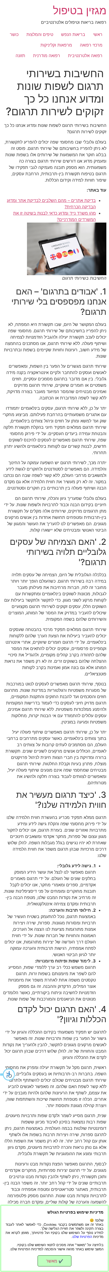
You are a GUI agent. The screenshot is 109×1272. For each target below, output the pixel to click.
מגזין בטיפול (79, 10)
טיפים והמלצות (39, 34)
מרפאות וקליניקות (56, 45)
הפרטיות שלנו (82, 1237)
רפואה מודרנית (46, 55)
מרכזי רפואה (91, 45)
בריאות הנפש (73, 34)
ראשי (97, 34)
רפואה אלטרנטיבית (85, 55)
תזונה (20, 55)
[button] (8, 1074)
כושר (14, 34)
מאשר (54, 1261)
